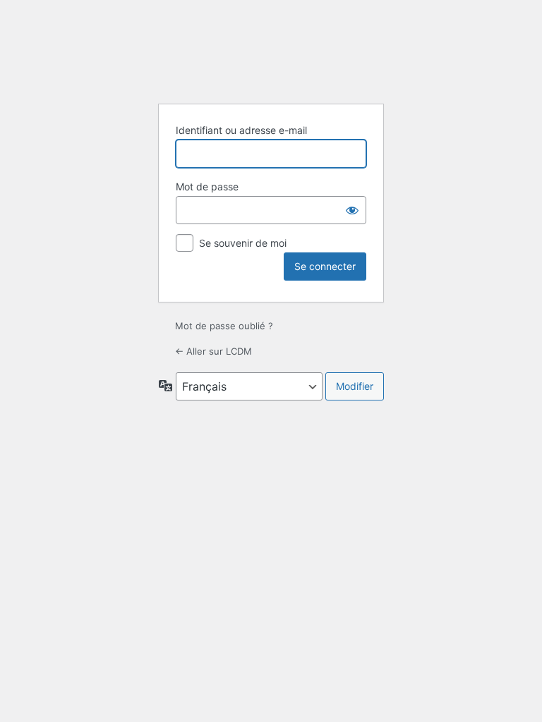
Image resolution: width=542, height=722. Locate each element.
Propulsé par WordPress (271, 56)
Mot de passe (207, 186)
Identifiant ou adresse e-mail (241, 130)
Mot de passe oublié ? (224, 325)
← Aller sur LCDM (213, 351)
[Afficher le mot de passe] (352, 210)
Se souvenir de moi (243, 243)
